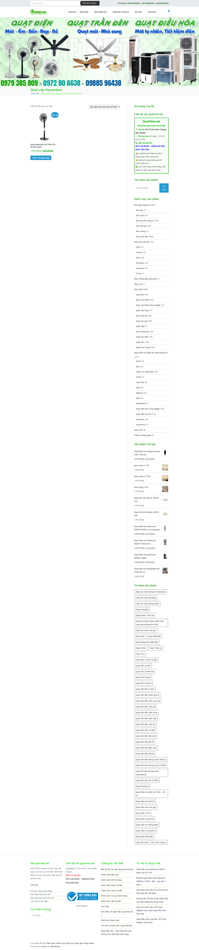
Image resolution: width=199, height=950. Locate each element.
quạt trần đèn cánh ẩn (145, 724)
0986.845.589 (158, 146)
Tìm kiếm (164, 188)
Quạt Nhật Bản (154, 636)
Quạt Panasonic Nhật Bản (147, 642)
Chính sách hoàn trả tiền (111, 885)
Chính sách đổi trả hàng (111, 880)
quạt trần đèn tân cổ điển (147, 780)
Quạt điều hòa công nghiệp (148, 409)
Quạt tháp (140, 326)
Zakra (43, 946)
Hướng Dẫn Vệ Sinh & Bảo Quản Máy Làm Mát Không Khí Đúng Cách (152, 900)
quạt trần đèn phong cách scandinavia (147, 773)
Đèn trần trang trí (159, 842)
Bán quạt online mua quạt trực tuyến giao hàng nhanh (70, 943)
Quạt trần (140, 342)
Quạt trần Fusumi (143, 677)
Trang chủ (34, 93)
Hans (138, 247)
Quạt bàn (140, 294)
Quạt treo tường (143, 347)
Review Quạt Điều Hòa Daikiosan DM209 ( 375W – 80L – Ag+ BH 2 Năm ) (151, 881)
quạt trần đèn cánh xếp (146, 718)
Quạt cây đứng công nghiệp (148, 305)
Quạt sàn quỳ (142, 321)
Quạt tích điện (142, 337)
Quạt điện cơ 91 (143, 813)
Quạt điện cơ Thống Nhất (147, 825)
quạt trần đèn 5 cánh (145, 689)
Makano (139, 393)
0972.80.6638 (142, 146)
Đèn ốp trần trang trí (145, 221)
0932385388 (162, 3)
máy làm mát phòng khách (147, 603)
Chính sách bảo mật (109, 874)
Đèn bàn (139, 210)
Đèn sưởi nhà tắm (141, 242)
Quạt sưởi (138, 430)
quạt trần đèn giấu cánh (146, 748)
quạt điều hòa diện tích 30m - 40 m (150, 794)
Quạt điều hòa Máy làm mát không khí (150, 353)
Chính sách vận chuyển (111, 901)
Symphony (140, 424)
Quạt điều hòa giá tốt (145, 801)
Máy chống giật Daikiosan (145, 279)
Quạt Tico (140, 654)
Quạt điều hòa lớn (144, 414)
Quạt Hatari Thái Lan (145, 615)
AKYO (138, 361)
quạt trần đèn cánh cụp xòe (148, 701)
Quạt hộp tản (141, 316)
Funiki (138, 377)
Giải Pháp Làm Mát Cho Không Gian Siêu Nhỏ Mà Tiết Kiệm (152, 891)
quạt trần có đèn (143, 665)
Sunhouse (140, 268)
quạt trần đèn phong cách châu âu (151, 759)
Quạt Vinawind (142, 786)
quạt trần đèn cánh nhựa (146, 712)
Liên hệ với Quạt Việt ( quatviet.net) (116, 925)
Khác (138, 387)
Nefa (138, 398)
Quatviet (72, 12)
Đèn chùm (140, 215)
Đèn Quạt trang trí (142, 205)
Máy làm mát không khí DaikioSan (151, 592)
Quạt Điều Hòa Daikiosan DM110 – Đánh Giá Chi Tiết (151, 871)
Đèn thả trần (141, 226)
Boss (138, 366)
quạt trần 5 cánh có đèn (146, 660)
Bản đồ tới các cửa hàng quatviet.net (117, 869)
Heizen (139, 252)
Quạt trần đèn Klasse (145, 753)
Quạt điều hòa (100, 12)
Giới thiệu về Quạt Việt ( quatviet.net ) (117, 913)
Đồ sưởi (138, 12)
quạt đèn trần (142, 842)
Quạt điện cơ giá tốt (145, 819)
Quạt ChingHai (142, 609)
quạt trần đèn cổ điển (145, 730)
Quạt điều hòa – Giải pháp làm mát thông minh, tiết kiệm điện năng (116, 932)
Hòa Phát (140, 382)
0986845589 (88, 879)
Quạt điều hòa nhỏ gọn (146, 807)
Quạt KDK (140, 636)
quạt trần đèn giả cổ (145, 742)
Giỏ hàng (105, 906)
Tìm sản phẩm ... (90, 3)
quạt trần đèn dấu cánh (146, 736)
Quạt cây (138, 284)
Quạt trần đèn (142, 236)
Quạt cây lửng (142, 310)
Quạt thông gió (142, 331)
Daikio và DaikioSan (145, 372)
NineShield (140, 403)
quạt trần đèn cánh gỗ (145, 706)
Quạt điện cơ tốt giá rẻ (146, 830)
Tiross (138, 273)
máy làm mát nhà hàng (146, 598)
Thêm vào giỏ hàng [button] (40, 158)
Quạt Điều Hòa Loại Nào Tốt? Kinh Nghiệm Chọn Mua (151, 921)
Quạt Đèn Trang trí (121, 12)
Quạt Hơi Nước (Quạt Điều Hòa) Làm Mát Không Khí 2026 (150, 623)
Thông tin (152, 12)
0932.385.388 (142, 149)
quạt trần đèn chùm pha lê (147, 695)
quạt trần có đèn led (145, 671)
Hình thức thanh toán (110, 920)
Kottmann (140, 263)
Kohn (138, 257)
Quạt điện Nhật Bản (144, 836)
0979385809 (134, 3)
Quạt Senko (141, 648)
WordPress (55, 946)
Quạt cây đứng (142, 300)
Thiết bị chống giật (142, 435)
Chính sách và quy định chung (114, 896)
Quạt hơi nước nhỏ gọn (146, 630)
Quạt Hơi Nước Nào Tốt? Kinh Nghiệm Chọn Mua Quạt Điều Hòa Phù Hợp (151, 910)
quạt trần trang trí (144, 683)
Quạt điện (84, 12)
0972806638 (148, 3)
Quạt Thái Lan (156, 648)
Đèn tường (140, 231)
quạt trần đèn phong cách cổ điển (151, 765)
